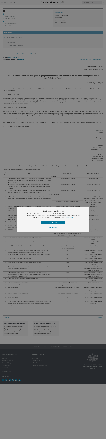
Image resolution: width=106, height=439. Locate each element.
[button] (53, 228)
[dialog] (53, 219)
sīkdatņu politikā (69, 217)
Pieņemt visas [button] (53, 222)
